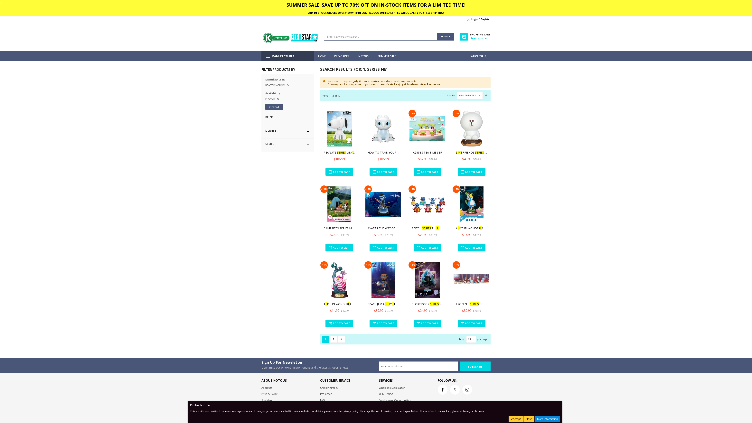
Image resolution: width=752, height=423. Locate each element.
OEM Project (386, 394)
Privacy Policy (269, 394)
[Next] (341, 339)
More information (547, 419)
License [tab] (270, 130)
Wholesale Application (392, 388)
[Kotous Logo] (290, 42)
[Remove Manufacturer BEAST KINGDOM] (288, 85)
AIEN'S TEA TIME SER (427, 152)
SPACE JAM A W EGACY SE (383, 304)
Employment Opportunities (395, 400)
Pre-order (326, 394)
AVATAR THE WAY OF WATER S (383, 228)
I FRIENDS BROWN (471, 152)
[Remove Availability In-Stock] (277, 99)
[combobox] (380, 36)
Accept (517, 419)
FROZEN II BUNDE (471, 304)
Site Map (266, 400)
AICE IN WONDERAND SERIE (471, 228)
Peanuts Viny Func (339, 152)
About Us (266, 388)
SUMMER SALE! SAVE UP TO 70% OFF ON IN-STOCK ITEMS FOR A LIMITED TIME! (376, 5)
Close (529, 419)
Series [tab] (269, 143)
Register (486, 19)
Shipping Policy (329, 388)
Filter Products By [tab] (278, 69)
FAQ (322, 400)
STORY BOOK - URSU (427, 304)
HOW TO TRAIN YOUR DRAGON (383, 152)
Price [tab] (269, 117)
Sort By (450, 95)
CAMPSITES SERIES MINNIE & (339, 228)
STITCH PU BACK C (427, 228)
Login (474, 19)
